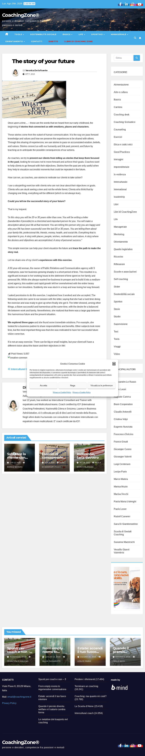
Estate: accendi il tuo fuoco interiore (90, 651)
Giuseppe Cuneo (122, 449)
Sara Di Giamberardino (126, 524)
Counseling (120, 129)
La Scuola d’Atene (84, 706)
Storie (117, 309)
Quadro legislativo (123, 249)
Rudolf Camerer (122, 516)
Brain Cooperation (123, 404)
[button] (114, 363)
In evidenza (120, 174)
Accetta (43, 385)
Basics (67, 34)
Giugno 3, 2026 (123, 657)
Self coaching (121, 279)
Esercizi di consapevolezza (54, 457)
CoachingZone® (20, 15)
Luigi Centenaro (122, 464)
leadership (119, 197)
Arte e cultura (121, 92)
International (120, 189)
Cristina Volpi (121, 419)
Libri (116, 204)
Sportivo (97, 34)
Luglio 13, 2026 (53, 657)
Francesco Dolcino (123, 434)
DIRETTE (53, 41)
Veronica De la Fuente (36, 70)
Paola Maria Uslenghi (125, 501)
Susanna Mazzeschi (124, 542)
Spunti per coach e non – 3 (18, 651)
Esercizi (118, 137)
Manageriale (119, 34)
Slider (117, 286)
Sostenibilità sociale (43, 34)
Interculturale (120, 182)
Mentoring (119, 234)
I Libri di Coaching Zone (78, 41)
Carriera (118, 107)
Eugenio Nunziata (123, 427)
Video (117, 354)
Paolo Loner (120, 509)
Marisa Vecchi (121, 494)
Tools (18, 34)
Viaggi (117, 346)
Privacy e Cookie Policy (62, 392)
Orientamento (14, 41)
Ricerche (118, 257)
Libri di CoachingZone (125, 212)
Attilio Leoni (120, 389)
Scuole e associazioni (125, 271)
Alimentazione (121, 84)
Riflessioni (119, 264)
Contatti (36, 41)
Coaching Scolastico (124, 122)
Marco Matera (121, 479)
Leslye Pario (120, 471)
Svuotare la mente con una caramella (19, 457)
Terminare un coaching (86, 686)
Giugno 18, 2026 (88, 657)
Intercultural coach (84, 713)
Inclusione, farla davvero (88, 456)
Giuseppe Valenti (123, 456)
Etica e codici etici (123, 144)
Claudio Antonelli (123, 412)
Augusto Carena (122, 397)
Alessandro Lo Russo (125, 382)
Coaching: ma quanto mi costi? (90, 696)
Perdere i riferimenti (85, 679)
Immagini (118, 159)
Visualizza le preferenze (101, 385)
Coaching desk (121, 114)
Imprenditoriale (121, 167)
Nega (72, 385)
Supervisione (120, 324)
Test (116, 331)
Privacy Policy (9, 703)
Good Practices (122, 152)
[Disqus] (54, 512)
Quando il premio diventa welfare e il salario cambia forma (51, 709)
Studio (117, 316)
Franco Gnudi (121, 441)
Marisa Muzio (121, 486)
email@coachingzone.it (19, 697)
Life (81, 34)
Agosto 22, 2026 (18, 657)
